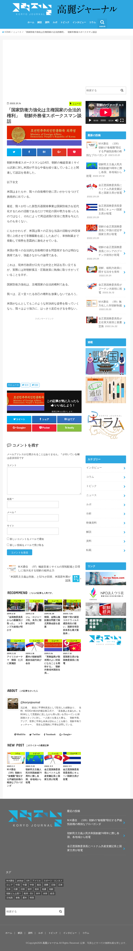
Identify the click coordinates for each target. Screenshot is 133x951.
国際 (46, 885)
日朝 (53, 885)
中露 (25, 885)
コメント (12, 465)
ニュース (15, 385)
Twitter (36, 734)
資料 (47, 22)
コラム (92, 22)
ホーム (31, 22)
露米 (25, 897)
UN (27, 880)
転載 (88, 550)
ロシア (9, 885)
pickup (20, 880)
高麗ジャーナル (50, 943)
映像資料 (91, 522)
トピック (64, 22)
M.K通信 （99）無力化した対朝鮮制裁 (110, 305)
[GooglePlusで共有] (59, 152)
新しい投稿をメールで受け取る (27, 545)
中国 (18, 885)
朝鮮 (36, 385)
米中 (38, 893)
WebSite (21, 734)
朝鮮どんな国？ (13, 893)
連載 (18, 897)
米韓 (45, 893)
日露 (16, 889)
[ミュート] (116, 120)
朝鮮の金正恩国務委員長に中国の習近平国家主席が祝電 (104, 232)
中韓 (32, 885)
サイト (10, 525)
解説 (39, 22)
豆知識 (9, 897)
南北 (39, 885)
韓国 (32, 897)
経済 (52, 893)
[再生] (90, 120)
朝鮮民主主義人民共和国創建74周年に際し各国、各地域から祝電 (104, 170)
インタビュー (79, 22)
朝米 (27, 385)
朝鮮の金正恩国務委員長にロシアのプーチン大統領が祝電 (104, 253)
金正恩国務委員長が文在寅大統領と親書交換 (110, 322)
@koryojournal (30, 702)
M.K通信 (10, 880)
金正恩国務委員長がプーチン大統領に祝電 (110, 288)
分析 (88, 513)
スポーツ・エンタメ (53, 880)
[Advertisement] (44, 68)
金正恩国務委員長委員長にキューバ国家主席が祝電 (104, 211)
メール (11, 512)
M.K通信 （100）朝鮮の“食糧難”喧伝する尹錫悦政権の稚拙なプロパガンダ (104, 149)
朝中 (30, 889)
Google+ (67, 734)
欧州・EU (28, 893)
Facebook (50, 734)
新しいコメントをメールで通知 (27, 539)
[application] (106, 112)
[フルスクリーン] (122, 120)
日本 (60, 885)
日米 (8, 889)
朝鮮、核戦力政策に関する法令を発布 (110, 272)
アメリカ (36, 880)
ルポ (55, 22)
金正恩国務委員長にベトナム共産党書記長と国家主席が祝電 (104, 191)
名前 (10, 499)
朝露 (44, 889)
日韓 (23, 889)
